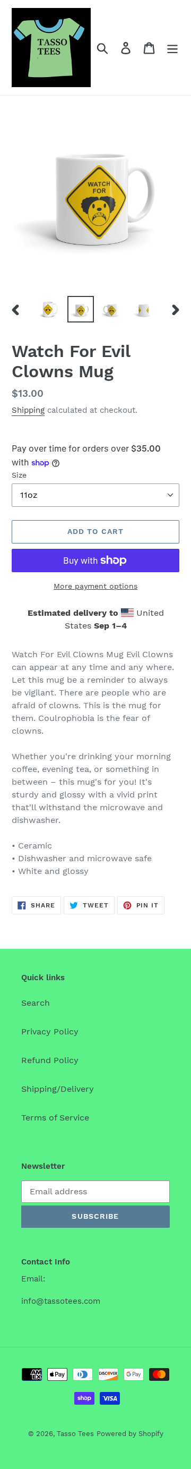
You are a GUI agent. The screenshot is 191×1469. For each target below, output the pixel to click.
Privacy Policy (50, 1031)
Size (19, 475)
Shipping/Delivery (57, 1089)
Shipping (28, 410)
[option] (49, 309)
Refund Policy (50, 1060)
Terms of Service (55, 1118)
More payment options (95, 586)
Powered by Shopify (130, 1434)
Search (35, 1003)
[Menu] (172, 48)
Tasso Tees (75, 1434)
